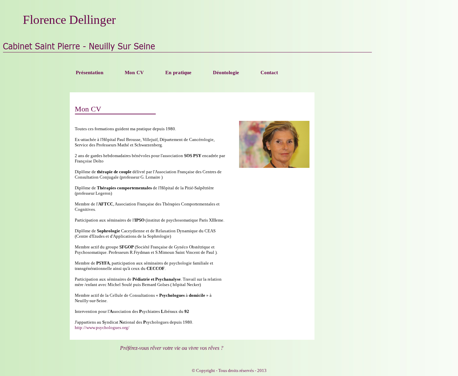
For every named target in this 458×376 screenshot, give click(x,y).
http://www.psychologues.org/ (102, 327)
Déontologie (226, 72)
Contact (269, 72)
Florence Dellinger (69, 20)
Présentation (89, 72)
